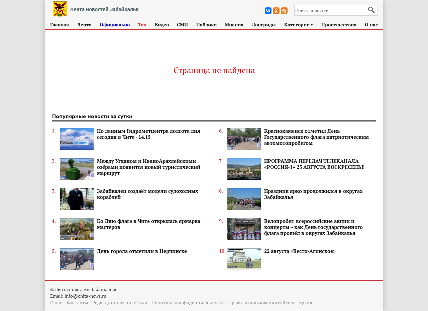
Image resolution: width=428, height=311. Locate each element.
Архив (305, 302)
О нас (371, 24)
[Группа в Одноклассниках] (276, 10)
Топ (142, 24)
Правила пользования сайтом (261, 302)
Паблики (206, 24)
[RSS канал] (284, 10)
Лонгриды (264, 24)
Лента (84, 24)
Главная (59, 24)
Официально (115, 24)
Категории (298, 24)
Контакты (77, 302)
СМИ (182, 24)
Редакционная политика (119, 302)
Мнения (234, 24)
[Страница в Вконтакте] (268, 10)
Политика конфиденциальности (187, 302)
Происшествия (338, 24)
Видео (162, 24)
